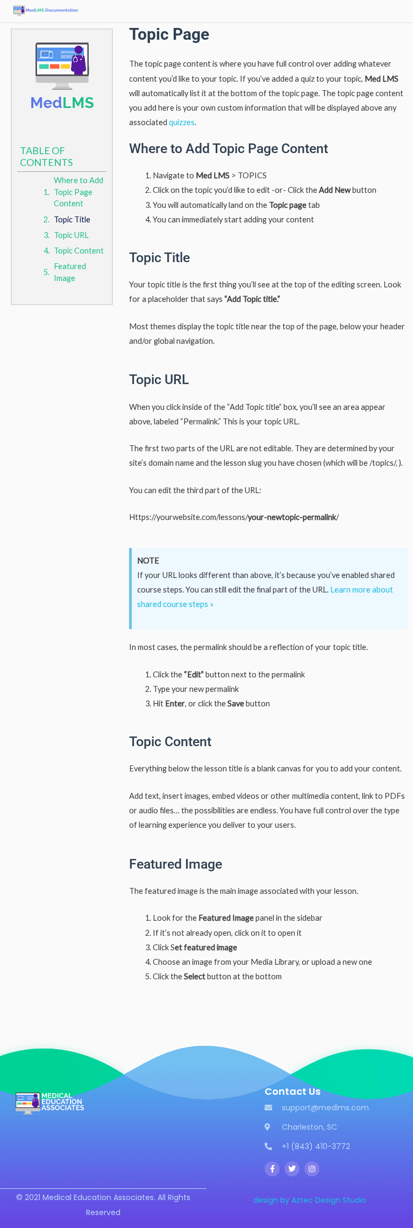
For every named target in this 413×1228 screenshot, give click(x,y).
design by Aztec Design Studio (309, 1200)
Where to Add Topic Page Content (78, 192)
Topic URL (71, 235)
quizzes (182, 122)
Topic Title (72, 219)
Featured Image (70, 272)
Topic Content (79, 250)
